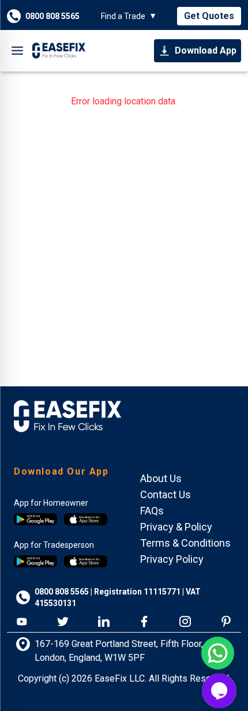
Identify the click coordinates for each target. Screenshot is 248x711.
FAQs (152, 511)
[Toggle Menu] (17, 51)
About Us (161, 478)
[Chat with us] (219, 691)
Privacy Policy (172, 559)
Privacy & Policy (176, 527)
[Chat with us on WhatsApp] (217, 653)
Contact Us (165, 494)
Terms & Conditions (185, 543)
